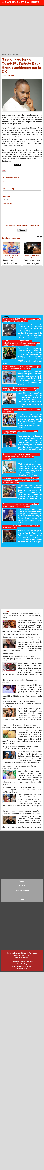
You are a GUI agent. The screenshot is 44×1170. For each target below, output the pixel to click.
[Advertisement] (22, 29)
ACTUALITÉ (14, 54)
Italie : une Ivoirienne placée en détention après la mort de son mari (19, 767)
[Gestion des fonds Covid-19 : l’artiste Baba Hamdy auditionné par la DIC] (22, 79)
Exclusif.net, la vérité (22, 2)
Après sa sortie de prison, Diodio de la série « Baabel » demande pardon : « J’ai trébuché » (21, 636)
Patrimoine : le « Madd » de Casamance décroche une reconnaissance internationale (21, 726)
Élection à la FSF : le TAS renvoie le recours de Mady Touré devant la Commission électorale (21, 456)
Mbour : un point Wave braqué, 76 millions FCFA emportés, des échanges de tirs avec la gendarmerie (32, 262)
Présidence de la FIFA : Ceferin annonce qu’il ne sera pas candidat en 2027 (21, 320)
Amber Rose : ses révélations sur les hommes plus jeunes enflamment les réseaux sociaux (21, 658)
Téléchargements (22, 890)
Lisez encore (6, 163)
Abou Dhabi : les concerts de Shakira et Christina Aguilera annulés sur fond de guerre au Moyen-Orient (21, 789)
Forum (22, 895)
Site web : (6, 196)
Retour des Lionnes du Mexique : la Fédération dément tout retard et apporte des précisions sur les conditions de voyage (21, 343)
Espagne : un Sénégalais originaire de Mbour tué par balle (11, 262)
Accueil (4, 54)
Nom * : (5, 182)
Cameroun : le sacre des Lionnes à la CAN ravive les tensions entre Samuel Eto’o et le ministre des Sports (20, 480)
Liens (22, 899)
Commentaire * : (8, 203)
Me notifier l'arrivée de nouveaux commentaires (22, 225)
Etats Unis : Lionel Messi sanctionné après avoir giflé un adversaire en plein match (20, 389)
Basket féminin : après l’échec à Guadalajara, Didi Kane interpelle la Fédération (21, 367)
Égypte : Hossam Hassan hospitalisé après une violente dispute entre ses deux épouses (21, 812)
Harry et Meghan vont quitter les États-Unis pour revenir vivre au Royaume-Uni (20, 748)
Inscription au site (22, 968)
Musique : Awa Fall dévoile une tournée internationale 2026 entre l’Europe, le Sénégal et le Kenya (21, 703)
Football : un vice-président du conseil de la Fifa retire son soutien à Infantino (20, 505)
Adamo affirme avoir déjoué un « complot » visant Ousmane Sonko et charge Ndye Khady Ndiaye (21, 615)
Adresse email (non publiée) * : (13, 189)
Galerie (22, 886)
